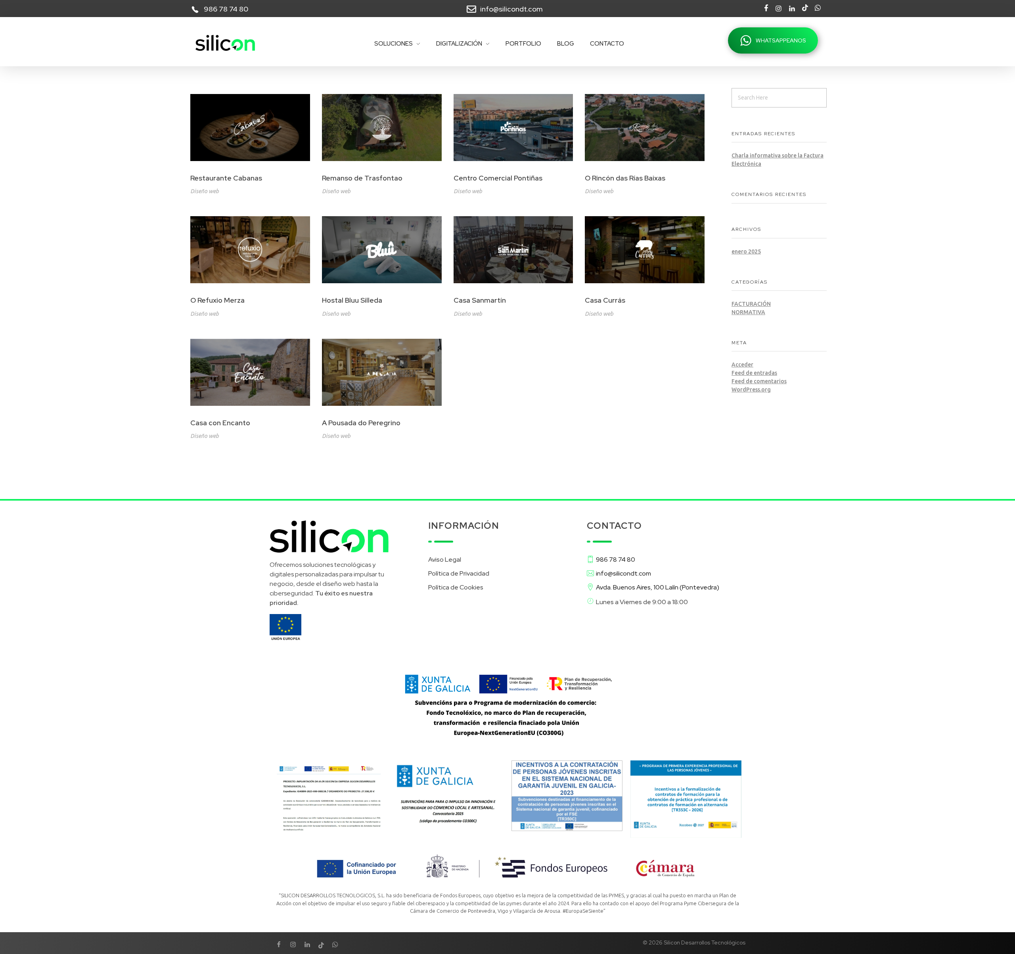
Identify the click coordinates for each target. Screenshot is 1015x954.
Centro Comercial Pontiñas (498, 177)
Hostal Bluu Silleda (352, 300)
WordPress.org (751, 389)
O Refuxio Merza (217, 300)
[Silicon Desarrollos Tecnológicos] (225, 43)
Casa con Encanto (220, 422)
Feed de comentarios (759, 381)
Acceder (742, 364)
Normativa (748, 312)
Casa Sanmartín (480, 300)
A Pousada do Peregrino (361, 422)
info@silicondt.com (511, 8)
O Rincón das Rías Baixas (625, 177)
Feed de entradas (754, 373)
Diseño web (204, 191)
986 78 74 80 (226, 8)
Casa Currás (605, 300)
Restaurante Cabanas (226, 177)
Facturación (751, 304)
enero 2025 (746, 251)
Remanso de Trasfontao (362, 177)
